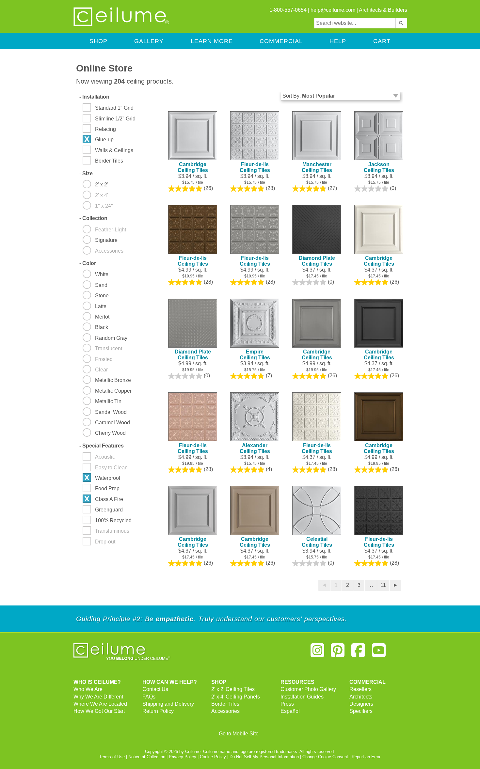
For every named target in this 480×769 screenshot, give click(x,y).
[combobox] (354, 23)
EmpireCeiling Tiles (255, 354)
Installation (94, 97)
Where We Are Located (100, 704)
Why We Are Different (98, 696)
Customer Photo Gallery (308, 689)
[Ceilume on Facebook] (358, 653)
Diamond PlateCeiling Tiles (317, 261)
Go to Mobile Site (239, 733)
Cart (382, 41)
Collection (93, 218)
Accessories (225, 711)
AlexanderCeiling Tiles (255, 448)
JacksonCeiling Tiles (379, 167)
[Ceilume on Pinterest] (338, 653)
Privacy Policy (182, 756)
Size (86, 173)
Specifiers (361, 711)
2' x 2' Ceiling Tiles (233, 689)
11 (383, 585)
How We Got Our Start (99, 711)
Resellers (360, 689)
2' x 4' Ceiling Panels (235, 696)
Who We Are (88, 689)
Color (87, 263)
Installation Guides (302, 696)
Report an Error (366, 756)
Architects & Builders (383, 10)
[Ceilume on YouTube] (379, 653)
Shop (98, 41)
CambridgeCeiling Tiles (193, 167)
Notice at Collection (146, 756)
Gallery (149, 41)
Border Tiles (225, 704)
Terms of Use (112, 756)
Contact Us (155, 689)
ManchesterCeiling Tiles (317, 167)
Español (290, 711)
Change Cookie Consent (325, 756)
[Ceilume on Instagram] (317, 653)
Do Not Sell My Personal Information (264, 756)
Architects (360, 696)
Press (287, 704)
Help (337, 41)
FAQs (148, 696)
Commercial (281, 41)
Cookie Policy (213, 756)
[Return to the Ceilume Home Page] (122, 25)
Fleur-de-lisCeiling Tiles (255, 167)
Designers (361, 704)
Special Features (101, 445)
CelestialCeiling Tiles (317, 542)
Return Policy (158, 711)
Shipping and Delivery (168, 704)
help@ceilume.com (333, 10)
